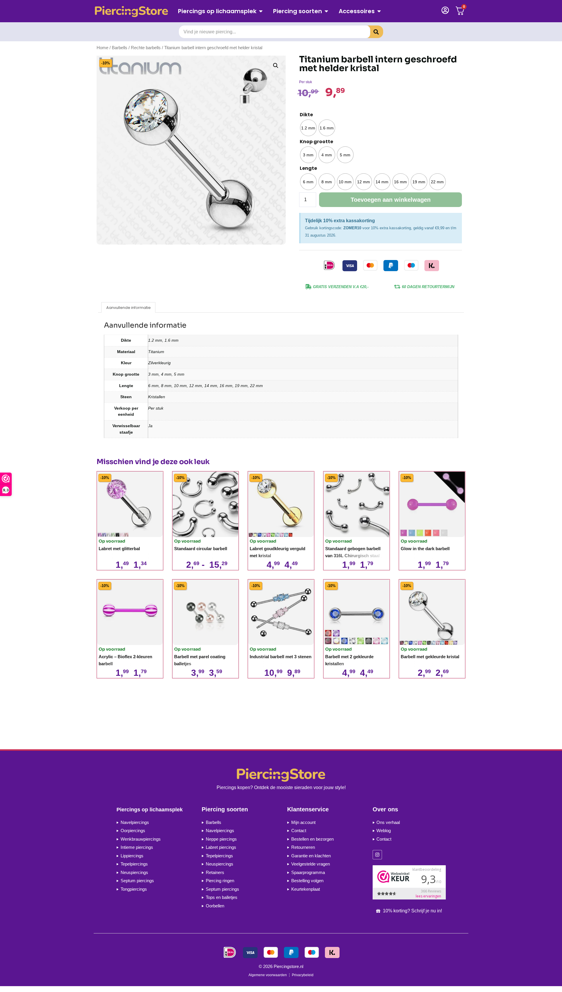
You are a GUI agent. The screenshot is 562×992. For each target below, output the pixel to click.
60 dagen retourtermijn (428, 287)
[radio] (308, 128)
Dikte (306, 114)
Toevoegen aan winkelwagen (391, 199)
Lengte (308, 168)
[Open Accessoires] (379, 11)
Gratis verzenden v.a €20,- (341, 287)
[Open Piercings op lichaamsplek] (261, 11)
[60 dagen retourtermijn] (397, 286)
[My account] (445, 10)
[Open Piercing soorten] (326, 11)
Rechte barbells (146, 47)
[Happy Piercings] (133, 11)
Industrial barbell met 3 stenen (280, 656)
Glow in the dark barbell (425, 548)
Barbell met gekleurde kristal (430, 656)
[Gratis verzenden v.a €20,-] (308, 286)
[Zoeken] (371, 31)
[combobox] (274, 31)
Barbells (119, 47)
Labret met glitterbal (119, 548)
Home (102, 47)
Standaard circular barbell (200, 548)
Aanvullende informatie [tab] (128, 307)
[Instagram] (377, 854)
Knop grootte (316, 141)
